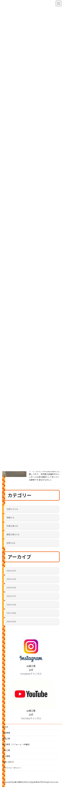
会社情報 (6, 733)
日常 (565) (11, 543)
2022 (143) (11, 604)
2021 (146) (11, 613)
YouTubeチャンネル (31, 714)
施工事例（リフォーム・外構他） (16, 744)
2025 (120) (11, 579)
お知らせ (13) (12, 509)
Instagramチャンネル (31, 670)
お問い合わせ (8, 762)
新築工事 (6, 738)
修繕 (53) (10, 517)
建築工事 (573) (13, 534)
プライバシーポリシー (11, 768)
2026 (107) (11, 570)
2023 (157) (11, 596)
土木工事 (6, 750)
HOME (5, 727)
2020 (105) (11, 621)
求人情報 (6, 756)
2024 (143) (11, 587)
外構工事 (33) (12, 526)
